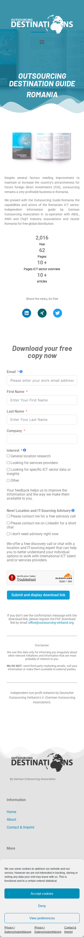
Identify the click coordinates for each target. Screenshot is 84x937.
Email (11, 372)
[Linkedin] (26, 313)
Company (14, 431)
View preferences (42, 918)
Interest (13, 451)
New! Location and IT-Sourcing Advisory (39, 511)
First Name (15, 392)
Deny (42, 906)
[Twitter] (57, 313)
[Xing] (42, 313)
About (11, 819)
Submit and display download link (38, 595)
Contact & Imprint (20, 827)
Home (11, 812)
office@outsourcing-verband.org (51, 622)
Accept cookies (42, 893)
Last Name (15, 411)
